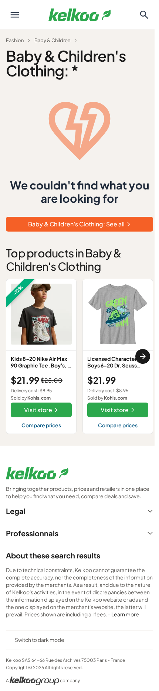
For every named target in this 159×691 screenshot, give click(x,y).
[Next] (142, 356)
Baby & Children (52, 40)
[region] (79, 356)
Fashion (15, 40)
